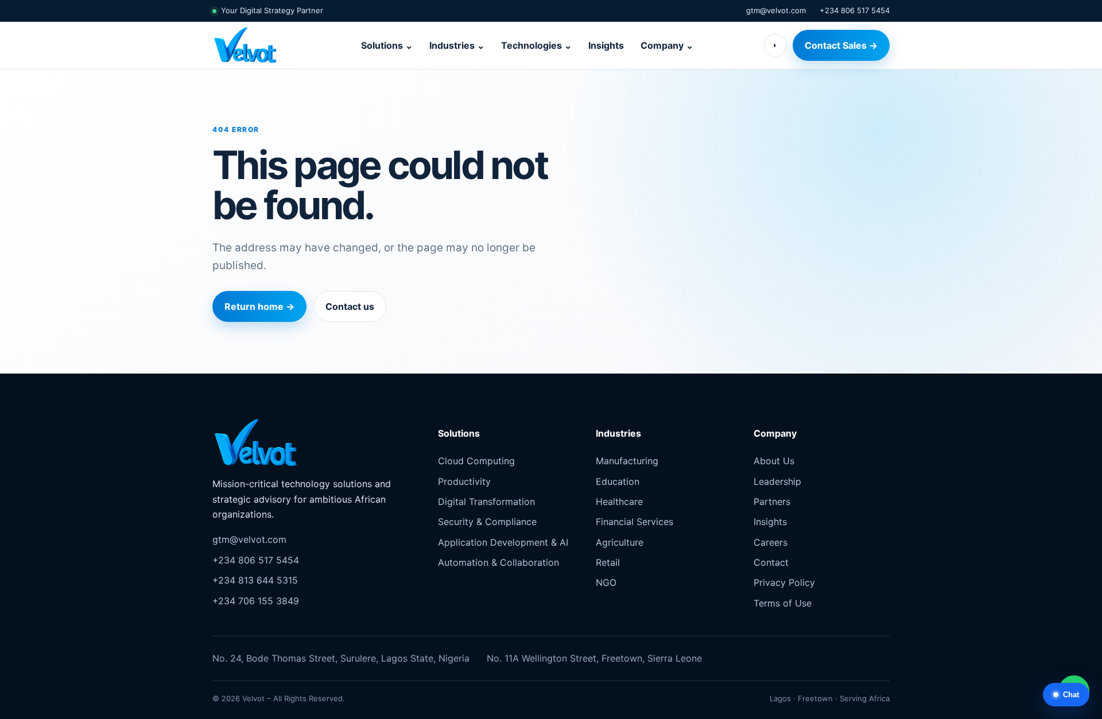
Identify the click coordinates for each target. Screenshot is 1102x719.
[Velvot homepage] (251, 45)
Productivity (464, 481)
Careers (770, 542)
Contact (771, 562)
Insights (606, 45)
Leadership (777, 481)
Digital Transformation (486, 501)
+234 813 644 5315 (255, 580)
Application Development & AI (503, 542)
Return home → (259, 306)
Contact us (349, 306)
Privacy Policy (784, 582)
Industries (456, 45)
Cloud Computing (476, 461)
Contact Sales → (841, 45)
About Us (774, 461)
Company (667, 45)
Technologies (536, 45)
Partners (772, 501)
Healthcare (619, 501)
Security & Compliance (487, 521)
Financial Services (634, 521)
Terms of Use (783, 603)
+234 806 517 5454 (855, 10)
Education (617, 481)
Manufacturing (627, 461)
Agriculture (619, 542)
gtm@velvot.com (776, 10)
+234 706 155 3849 (255, 601)
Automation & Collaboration (498, 562)
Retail (608, 562)
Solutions (387, 45)
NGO (606, 582)
